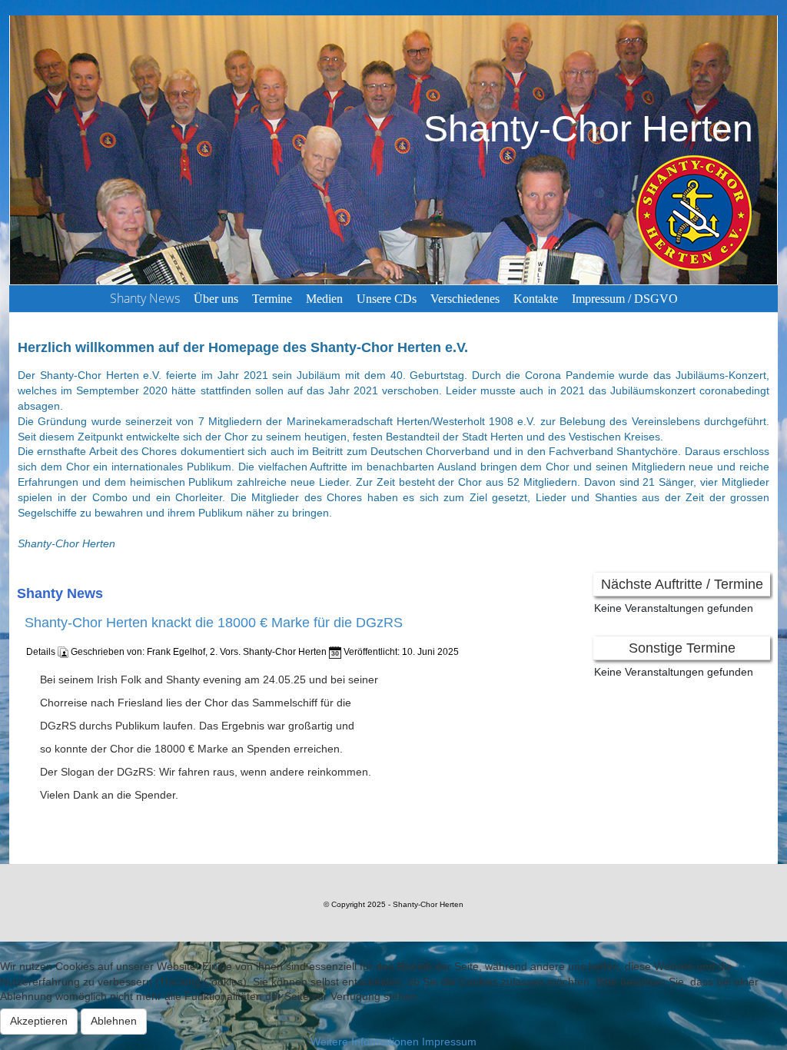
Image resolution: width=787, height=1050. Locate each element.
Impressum (449, 1041)
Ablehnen (114, 1021)
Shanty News (145, 298)
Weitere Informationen (364, 1041)
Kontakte (535, 298)
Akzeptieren (39, 1021)
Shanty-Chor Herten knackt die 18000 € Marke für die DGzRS (214, 623)
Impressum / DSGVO (625, 298)
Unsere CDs (387, 298)
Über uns (216, 298)
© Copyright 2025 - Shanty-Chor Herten (393, 904)
